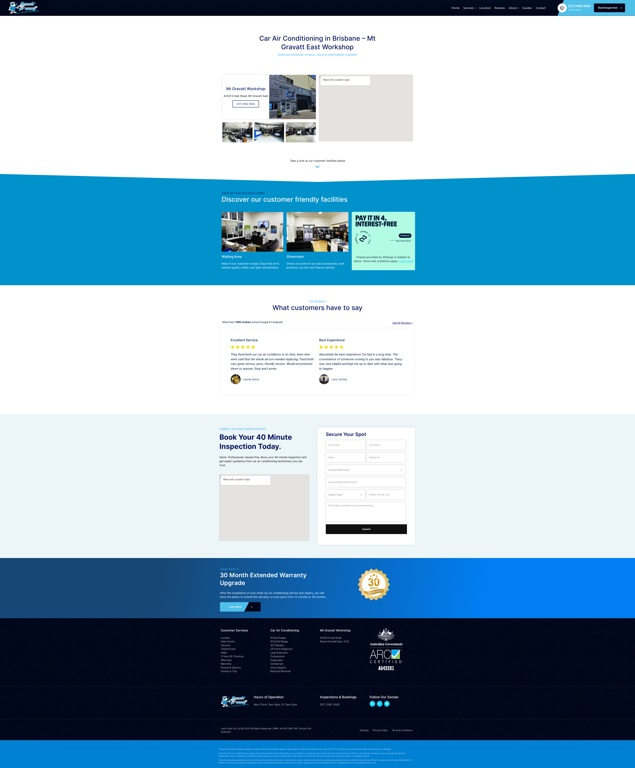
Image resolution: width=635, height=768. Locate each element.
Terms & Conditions (402, 730)
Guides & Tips (229, 671)
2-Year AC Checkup (232, 656)
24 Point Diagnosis (281, 648)
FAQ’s (224, 652)
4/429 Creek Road (330, 637)
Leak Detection (279, 652)
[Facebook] (372, 703)
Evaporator (276, 660)
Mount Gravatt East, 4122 (334, 641)
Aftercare (226, 660)
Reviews (500, 8)
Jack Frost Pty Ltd (231, 728)
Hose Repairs (278, 667)
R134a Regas (278, 637)
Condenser (276, 663)
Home (455, 8)
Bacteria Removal (280, 671)
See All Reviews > (402, 323)
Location (485, 8)
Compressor (277, 656)
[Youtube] (387, 703)
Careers (225, 645)
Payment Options (231, 667)
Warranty (226, 663)
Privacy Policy (380, 730)
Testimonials (228, 648)
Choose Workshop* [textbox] (339, 469)
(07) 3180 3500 (246, 103)
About (513, 8)
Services (468, 8)
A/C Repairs (277, 645)
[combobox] (366, 470)
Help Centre (228, 641)
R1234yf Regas (279, 641)
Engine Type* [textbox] (335, 494)
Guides (527, 8)
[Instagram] (380, 703)
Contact (541, 8)
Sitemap (364, 730)
